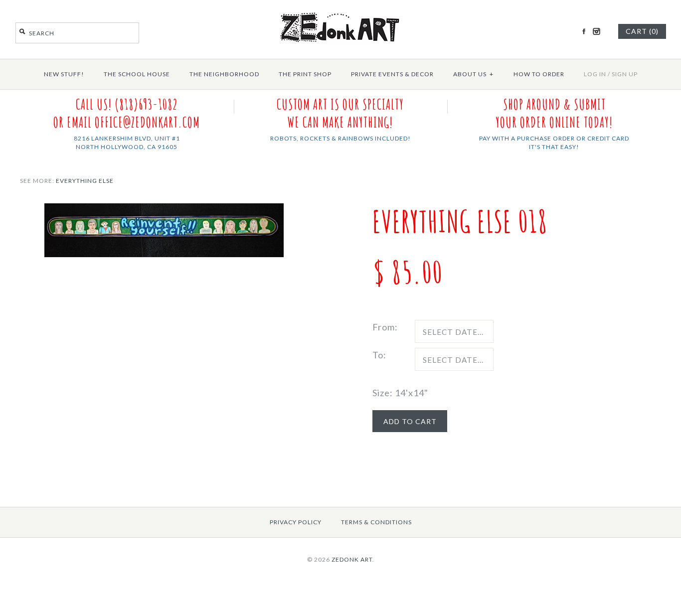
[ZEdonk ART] (340, 11)
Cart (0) (642, 31)
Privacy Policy (296, 522)
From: (385, 326)
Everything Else (85, 180)
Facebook (583, 31)
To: (379, 354)
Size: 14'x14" (400, 392)
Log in (595, 74)
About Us (473, 74)
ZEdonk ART (352, 559)
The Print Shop (305, 74)
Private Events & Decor (392, 74)
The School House (137, 74)
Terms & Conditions (376, 522)
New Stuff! (64, 74)
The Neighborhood (224, 74)
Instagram (596, 31)
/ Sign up (623, 74)
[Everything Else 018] (164, 210)
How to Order (538, 74)
